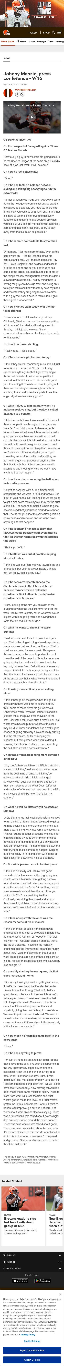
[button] (32, 117)
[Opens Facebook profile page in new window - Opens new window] (17, 95)
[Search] (53, 32)
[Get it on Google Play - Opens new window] (43, 1282)
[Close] (60, 1294)
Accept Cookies (32, 1359)
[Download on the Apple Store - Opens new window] (20, 1281)
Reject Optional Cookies (32, 1350)
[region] (32, 1328)
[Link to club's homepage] (7, 31)
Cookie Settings (32, 1341)
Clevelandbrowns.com (25, 90)
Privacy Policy (28, 1334)
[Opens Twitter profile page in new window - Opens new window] (22, 95)
